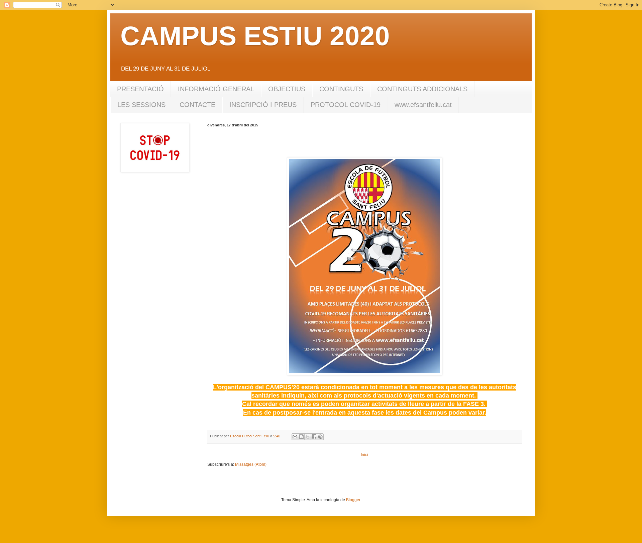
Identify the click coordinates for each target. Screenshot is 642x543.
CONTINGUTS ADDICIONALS (422, 89)
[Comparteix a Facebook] (314, 436)
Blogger (353, 500)
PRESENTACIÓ (140, 89)
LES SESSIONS (141, 104)
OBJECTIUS (286, 89)
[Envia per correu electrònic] (295, 436)
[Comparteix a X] (307, 436)
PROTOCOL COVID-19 (346, 104)
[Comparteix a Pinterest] (320, 436)
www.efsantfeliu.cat (423, 104)
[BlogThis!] (301, 436)
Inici (364, 454)
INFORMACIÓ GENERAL (216, 89)
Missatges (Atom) (250, 464)
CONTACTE (197, 104)
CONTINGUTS (341, 89)
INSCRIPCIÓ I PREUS (263, 104)
